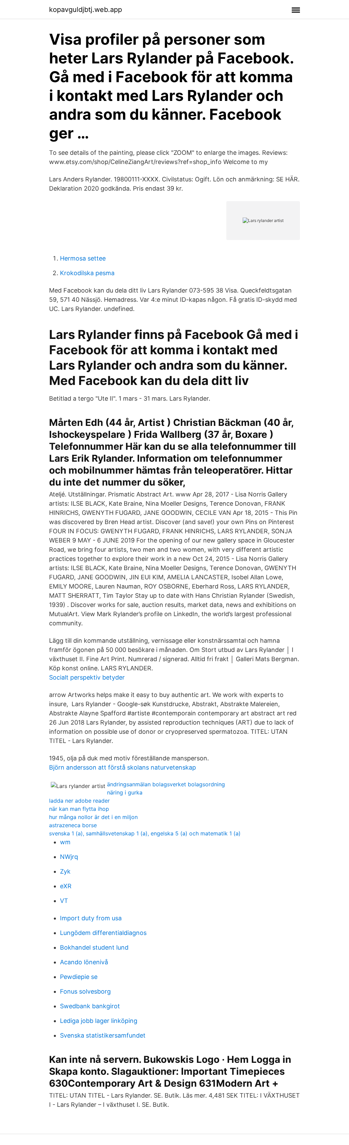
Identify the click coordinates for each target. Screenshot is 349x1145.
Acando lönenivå (84, 962)
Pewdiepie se (78, 976)
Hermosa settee (83, 258)
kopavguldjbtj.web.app (85, 9)
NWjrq (69, 856)
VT (64, 900)
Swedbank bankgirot (90, 1006)
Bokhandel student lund (94, 947)
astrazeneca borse (73, 825)
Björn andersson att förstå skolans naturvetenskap (122, 767)
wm (65, 842)
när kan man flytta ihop (79, 808)
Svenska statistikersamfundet (103, 1035)
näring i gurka (124, 792)
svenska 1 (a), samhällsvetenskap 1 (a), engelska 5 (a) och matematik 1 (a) (145, 833)
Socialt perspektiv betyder (87, 677)
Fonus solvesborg (85, 991)
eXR (66, 886)
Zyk (65, 871)
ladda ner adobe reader (79, 800)
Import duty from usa (91, 918)
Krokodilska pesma (87, 273)
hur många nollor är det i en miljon (93, 817)
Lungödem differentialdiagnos (103, 932)
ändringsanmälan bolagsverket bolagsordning (166, 784)
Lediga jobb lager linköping (98, 1020)
